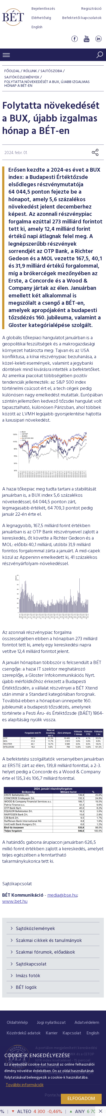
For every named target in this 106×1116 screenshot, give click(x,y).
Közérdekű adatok (23, 1033)
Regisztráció (91, 9)
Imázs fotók (28, 976)
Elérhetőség (41, 18)
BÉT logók (26, 988)
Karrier (52, 1033)
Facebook (74, 39)
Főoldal (12, 71)
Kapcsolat (72, 1033)
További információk (24, 1085)
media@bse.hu (62, 895)
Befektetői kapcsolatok (82, 18)
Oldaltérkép (17, 1022)
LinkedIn (98, 39)
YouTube (86, 39)
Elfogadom (81, 1099)
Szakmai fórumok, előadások (45, 952)
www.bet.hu (14, 902)
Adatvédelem (86, 1022)
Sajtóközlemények (35, 929)
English (37, 27)
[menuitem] (17, 1023)
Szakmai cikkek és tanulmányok (49, 941)
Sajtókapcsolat (31, 964)
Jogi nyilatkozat (51, 1022)
